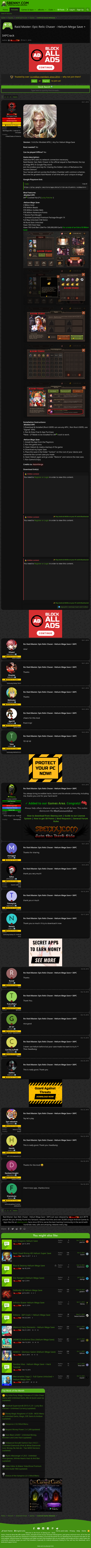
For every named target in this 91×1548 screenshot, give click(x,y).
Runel (11, 981)
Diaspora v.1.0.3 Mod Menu (16, 1424)
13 (33, 1342)
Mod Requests (64, 818)
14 (35, 1342)
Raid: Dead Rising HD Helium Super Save (32, 1253)
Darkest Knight (11, 1173)
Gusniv (82, 1255)
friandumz (11, 1196)
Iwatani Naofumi (79, 1316)
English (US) (20, 1531)
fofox (11, 877)
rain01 (83, 1341)
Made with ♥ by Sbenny (45, 1546)
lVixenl (12, 652)
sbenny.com (22, 1222)
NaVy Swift (81, 1366)
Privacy (72, 1531)
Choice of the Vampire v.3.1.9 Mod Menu (22, 1475)
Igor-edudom (11, 1121)
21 (34, 1382)
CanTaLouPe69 (11, 1050)
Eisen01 (82, 1378)
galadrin (82, 1292)
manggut (11, 855)
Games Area (56, 803)
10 (32, 1330)
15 (38, 1342)
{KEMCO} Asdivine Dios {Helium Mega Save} (33, 1339)
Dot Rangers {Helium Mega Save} (28, 1278)
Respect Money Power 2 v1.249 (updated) (22, 1429)
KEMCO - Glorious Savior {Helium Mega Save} (34, 1352)
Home (5, 9)
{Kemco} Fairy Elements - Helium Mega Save (34, 1327)
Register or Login (41, 477)
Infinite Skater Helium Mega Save (28, 1302)
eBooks (41, 9)
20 (31, 1382)
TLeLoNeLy (11, 1004)
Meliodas (12, 700)
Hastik (12, 1148)
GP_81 (11, 1027)
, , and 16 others (74, 607)
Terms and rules (62, 1531)
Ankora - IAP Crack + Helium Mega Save (31, 1315)
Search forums (6, 13)
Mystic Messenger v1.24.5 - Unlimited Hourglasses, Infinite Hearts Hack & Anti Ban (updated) (21, 1458)
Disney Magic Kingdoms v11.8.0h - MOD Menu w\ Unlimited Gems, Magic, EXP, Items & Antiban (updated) (23, 1416)
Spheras (82, 1329)
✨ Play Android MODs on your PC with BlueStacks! (71, 516)
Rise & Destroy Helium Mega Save (29, 1265)
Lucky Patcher (47, 197)
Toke (12, 744)
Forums (14, 9)
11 (35, 1330)
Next (15, 97)
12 (38, 1330)
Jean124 (82, 1242)
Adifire (12, 1073)
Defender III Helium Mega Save (27, 1290)
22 (36, 1382)
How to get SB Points (44, 818)
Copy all (84, 184)
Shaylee (11, 675)
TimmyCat (11, 903)
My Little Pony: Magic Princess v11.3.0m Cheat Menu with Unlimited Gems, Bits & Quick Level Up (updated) (23, 1398)
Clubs (50, 9)
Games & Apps (27, 9)
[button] (35, 10)
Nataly (12, 926)
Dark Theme (8, 1531)
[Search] (88, 10)
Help (78, 1531)
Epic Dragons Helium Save (25, 1241)
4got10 (12, 721)
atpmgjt (82, 1279)
